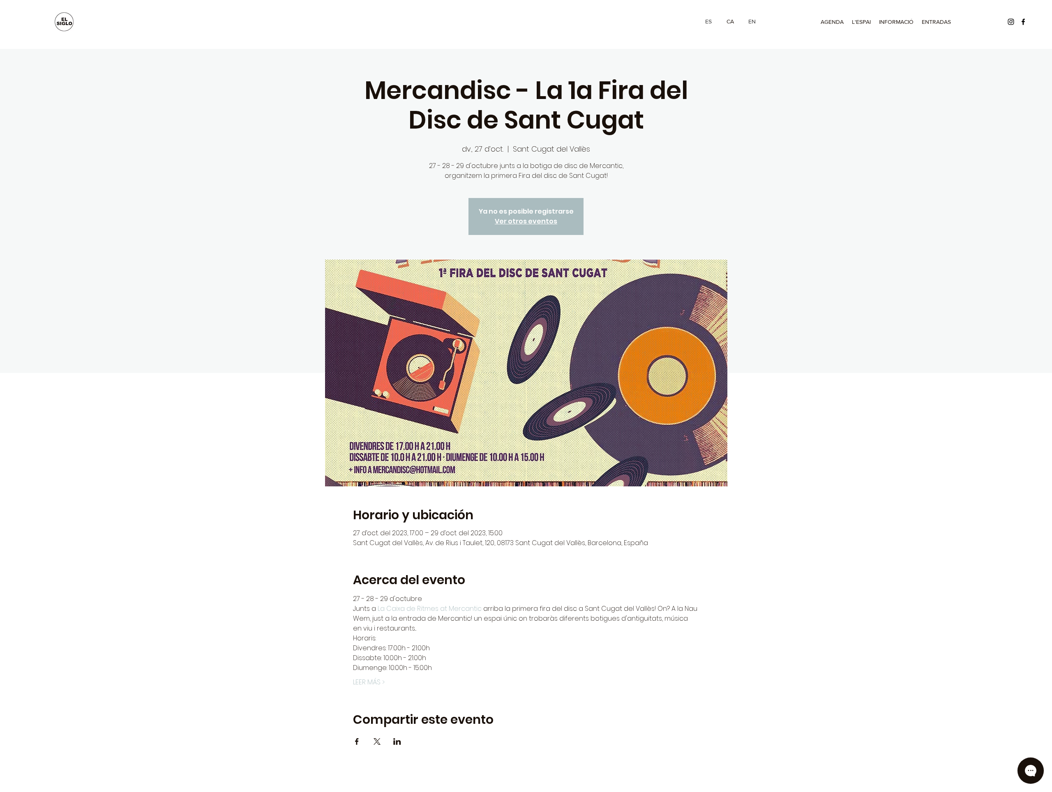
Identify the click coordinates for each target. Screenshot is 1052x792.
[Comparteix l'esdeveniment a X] (377, 741)
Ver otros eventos (526, 221)
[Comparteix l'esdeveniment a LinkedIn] (397, 741)
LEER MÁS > (369, 682)
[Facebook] (1023, 22)
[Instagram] (1011, 22)
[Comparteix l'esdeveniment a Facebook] (357, 741)
